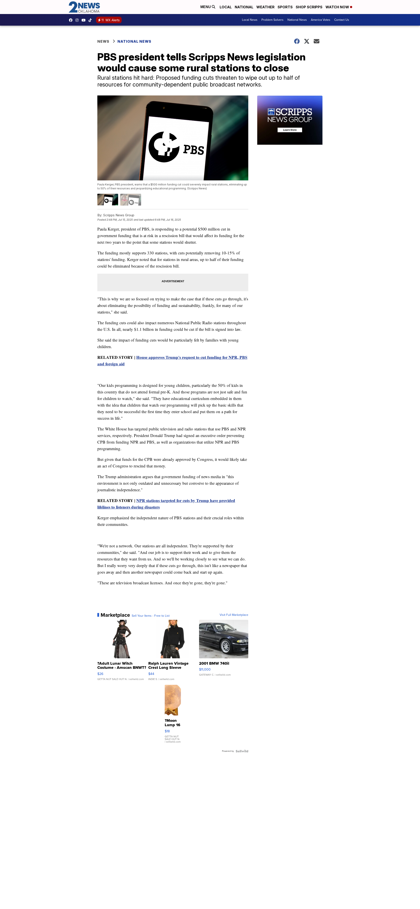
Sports (285, 7)
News (103, 41)
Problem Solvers (272, 20)
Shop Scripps (309, 7)
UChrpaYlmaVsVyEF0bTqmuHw (85, 20)
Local (226, 7)
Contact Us (341, 20)
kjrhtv (72, 20)
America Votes (320, 20)
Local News (249, 20)
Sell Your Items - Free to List (151, 615)
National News (297, 20)
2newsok (78, 20)
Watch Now (338, 7)
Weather (265, 7)
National (244, 7)
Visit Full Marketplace (234, 615)
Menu (206, 7)
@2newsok (91, 20)
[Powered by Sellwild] (242, 751)
